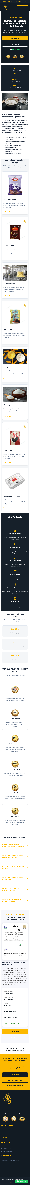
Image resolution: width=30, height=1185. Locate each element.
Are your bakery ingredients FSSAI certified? (13, 867)
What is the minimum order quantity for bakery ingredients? (13, 845)
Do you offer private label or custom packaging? (11, 900)
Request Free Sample (15, 1080)
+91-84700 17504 (6, 1148)
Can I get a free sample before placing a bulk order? (12, 889)
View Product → (8, 211)
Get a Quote (15, 38)
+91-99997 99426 (7, 1)
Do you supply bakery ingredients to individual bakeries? (13, 856)
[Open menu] (12, 7)
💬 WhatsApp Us (15, 49)
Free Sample (22, 7)
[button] (21, 1181)
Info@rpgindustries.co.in (20, 1)
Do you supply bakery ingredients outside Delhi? (13, 878)
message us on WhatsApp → (15, 1085)
